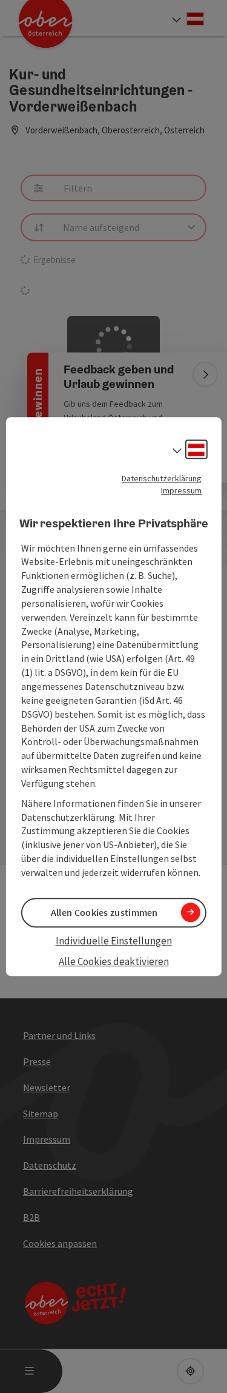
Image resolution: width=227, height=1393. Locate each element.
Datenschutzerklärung (162, 478)
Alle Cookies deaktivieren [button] (114, 962)
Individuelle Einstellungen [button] (114, 940)
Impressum (181, 490)
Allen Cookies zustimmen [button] (104, 912)
